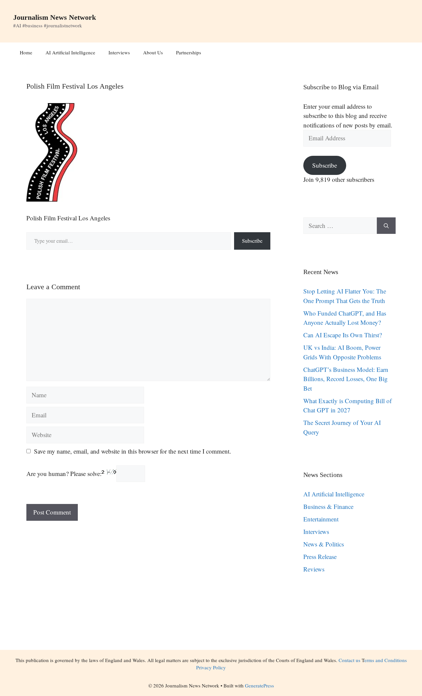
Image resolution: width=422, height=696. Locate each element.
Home (26, 52)
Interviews (119, 52)
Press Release (320, 556)
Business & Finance (328, 506)
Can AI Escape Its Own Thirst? (342, 335)
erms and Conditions (385, 660)
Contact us (349, 660)
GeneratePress (259, 685)
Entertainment (321, 519)
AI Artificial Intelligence (70, 52)
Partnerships (188, 52)
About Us (153, 52)
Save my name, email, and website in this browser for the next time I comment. (132, 451)
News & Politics (323, 544)
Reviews (313, 569)
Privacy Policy (211, 667)
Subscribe (252, 240)
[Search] (386, 225)
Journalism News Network (54, 17)
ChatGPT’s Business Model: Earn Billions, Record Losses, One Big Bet (345, 378)
